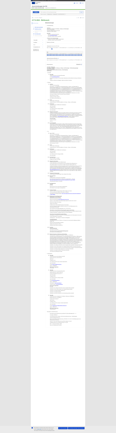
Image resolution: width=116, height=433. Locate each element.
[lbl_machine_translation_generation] (58, 58)
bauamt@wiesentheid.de (53, 35)
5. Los (34, 44)
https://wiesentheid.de (59, 284)
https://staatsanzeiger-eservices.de (63, 199)
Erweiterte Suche (49, 14)
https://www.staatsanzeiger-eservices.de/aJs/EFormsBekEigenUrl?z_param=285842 (62, 179)
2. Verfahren (35, 42)
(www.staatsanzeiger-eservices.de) (63, 116)
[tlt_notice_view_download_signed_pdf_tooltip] (51, 49)
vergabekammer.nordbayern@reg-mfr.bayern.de (59, 305)
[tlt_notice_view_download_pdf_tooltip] (47, 55)
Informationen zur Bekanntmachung (36, 50)
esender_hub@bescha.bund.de (56, 264)
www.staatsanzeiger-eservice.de (55, 169)
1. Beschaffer (35, 40)
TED (32, 17)
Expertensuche (55, 14)
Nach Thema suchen (61, 14)
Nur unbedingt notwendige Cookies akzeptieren (76, 428)
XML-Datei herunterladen (39, 27)
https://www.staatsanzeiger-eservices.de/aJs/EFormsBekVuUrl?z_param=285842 (65, 194)
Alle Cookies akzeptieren (63, 428)
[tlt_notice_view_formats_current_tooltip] (81, 64)
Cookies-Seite (39, 429)
